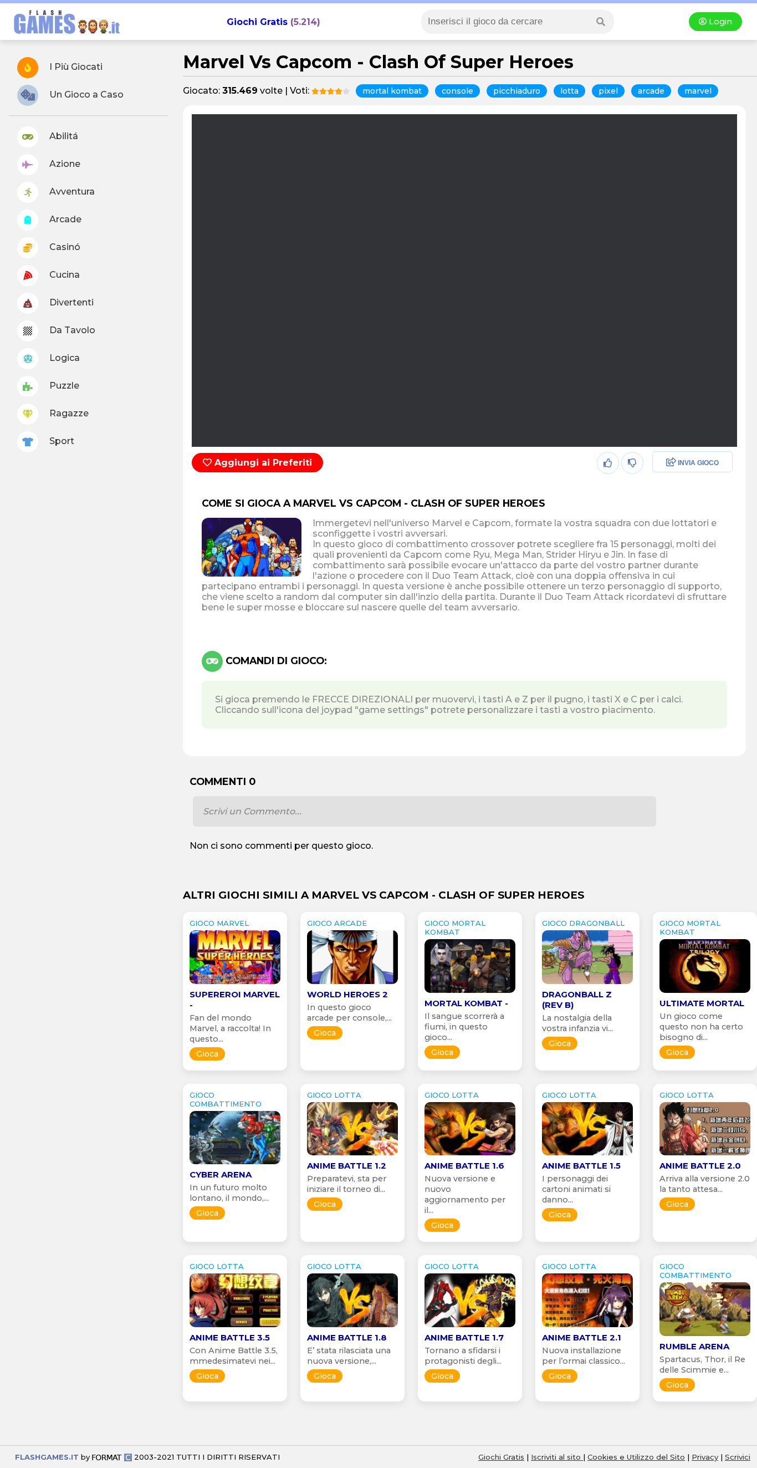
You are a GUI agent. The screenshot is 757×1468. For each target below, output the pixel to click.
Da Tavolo (71, 330)
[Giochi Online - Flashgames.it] (62, 34)
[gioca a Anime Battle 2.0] (704, 1155)
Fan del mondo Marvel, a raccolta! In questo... (230, 1028)
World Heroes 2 (347, 994)
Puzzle (63, 385)
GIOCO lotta (334, 1094)
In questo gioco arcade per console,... (349, 1012)
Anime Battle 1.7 (464, 1337)
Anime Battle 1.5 (581, 1165)
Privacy (705, 1456)
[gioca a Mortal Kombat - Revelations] (469, 992)
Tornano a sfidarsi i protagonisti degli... (463, 1355)
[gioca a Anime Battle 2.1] (587, 1327)
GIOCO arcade (337, 923)
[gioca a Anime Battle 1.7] (469, 1327)
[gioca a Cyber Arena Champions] (235, 1164)
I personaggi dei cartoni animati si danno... (576, 1189)
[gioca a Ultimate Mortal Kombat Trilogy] (704, 992)
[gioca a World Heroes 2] (352, 983)
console (457, 91)
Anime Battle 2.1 (581, 1337)
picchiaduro (516, 91)
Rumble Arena (694, 1346)
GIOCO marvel (219, 923)
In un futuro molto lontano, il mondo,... (229, 1192)
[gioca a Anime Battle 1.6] (469, 1155)
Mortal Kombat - (466, 1003)
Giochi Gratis (257, 22)
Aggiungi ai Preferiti (262, 462)
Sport (60, 441)
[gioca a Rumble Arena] (704, 1336)
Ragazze (68, 413)
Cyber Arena (221, 1174)
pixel (608, 91)
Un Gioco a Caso (85, 94)
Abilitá (62, 136)
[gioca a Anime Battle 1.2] (352, 1155)
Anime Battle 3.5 (230, 1337)
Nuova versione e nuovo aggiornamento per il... (464, 1194)
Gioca (207, 1054)
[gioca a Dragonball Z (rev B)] (587, 983)
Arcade (64, 219)
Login (719, 22)
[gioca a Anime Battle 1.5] (587, 1155)
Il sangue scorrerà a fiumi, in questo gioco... (464, 1026)
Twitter (664, 487)
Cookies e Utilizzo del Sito (636, 1456)
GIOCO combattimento (226, 1099)
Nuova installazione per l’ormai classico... (583, 1355)
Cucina (63, 274)
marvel (698, 91)
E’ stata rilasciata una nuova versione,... (349, 1355)
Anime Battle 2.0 (700, 1165)
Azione (63, 164)
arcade (651, 91)
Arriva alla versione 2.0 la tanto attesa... (704, 1184)
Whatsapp (672, 511)
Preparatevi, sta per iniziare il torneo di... (346, 1184)
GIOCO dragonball (583, 923)
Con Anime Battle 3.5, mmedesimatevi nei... (234, 1355)
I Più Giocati (75, 67)
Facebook (670, 463)
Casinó (63, 247)
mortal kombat (392, 91)
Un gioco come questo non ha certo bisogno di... (701, 1026)
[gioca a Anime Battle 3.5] (235, 1327)
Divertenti (70, 302)
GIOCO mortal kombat (454, 927)
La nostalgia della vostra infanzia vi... (577, 1023)
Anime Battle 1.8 (347, 1337)
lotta (569, 91)
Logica (63, 358)
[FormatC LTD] (112, 1456)
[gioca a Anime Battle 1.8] (352, 1327)
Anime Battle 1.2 (346, 1165)
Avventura (71, 191)
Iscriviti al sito (557, 1456)
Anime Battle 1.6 (464, 1165)
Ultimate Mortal (701, 1003)
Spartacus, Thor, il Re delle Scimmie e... (702, 1364)
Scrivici (737, 1456)
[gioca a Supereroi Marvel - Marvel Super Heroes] (235, 983)
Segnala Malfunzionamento (681, 539)
